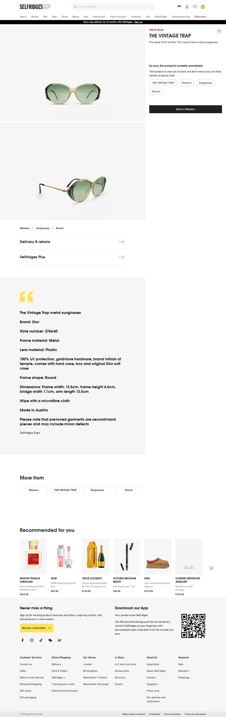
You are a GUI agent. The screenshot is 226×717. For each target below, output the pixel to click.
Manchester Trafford (95, 677)
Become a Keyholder (34, 627)
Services (120, 677)
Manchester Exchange (96, 684)
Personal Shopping (30, 684)
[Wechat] (50, 642)
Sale (180, 664)
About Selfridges (156, 670)
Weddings (184, 677)
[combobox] (115, 6)
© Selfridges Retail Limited (31, 714)
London (87, 664)
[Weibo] (59, 642)
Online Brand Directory (65, 690)
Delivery (56, 664)
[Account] (187, 6)
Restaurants (122, 670)
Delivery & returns (35, 241)
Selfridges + (58, 677)
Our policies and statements (156, 699)
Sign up (138, 22)
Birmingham (90, 670)
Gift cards (25, 690)
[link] (33, 588)
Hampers (183, 670)
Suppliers (152, 684)
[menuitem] (23, 16)
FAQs (23, 670)
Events (119, 684)
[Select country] (179, 6)
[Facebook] (22, 642)
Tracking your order (63, 684)
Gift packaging (28, 697)
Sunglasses (42, 228)
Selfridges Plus (32, 257)
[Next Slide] (211, 568)
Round (60, 228)
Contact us (26, 664)
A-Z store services (125, 664)
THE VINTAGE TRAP (170, 36)
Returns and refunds (32, 677)
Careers (151, 677)
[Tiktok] (41, 642)
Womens (24, 228)
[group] (113, 568)
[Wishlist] (195, 6)
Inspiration (153, 664)
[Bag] (203, 6)
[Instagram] (31, 642)
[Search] (75, 6)
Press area (153, 690)
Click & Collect (60, 670)
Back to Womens (185, 109)
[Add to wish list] (219, 31)
